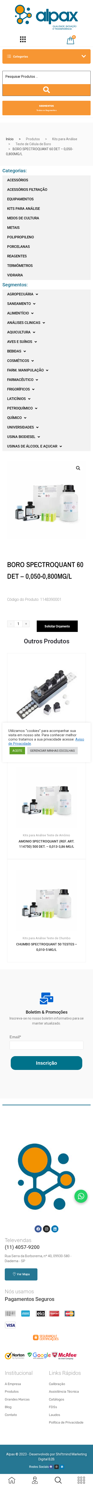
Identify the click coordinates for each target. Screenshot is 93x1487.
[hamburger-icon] (23, 40)
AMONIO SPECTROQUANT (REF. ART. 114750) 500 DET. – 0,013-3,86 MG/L (46, 844)
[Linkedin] (54, 1228)
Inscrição (46, 1063)
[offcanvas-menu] (58, 1480)
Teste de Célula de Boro (33, 144)
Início (10, 139)
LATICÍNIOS (16, 399)
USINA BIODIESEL (21, 437)
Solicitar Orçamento (57, 626)
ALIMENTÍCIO (18, 313)
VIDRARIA (15, 275)
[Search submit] (46, 90)
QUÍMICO (14, 418)
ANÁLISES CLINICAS (23, 323)
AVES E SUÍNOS (19, 342)
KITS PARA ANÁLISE (23, 209)
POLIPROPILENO (20, 237)
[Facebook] (38, 1228)
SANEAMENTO (19, 304)
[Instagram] (46, 1228)
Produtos (33, 139)
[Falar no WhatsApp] (81, 1196)
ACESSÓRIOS (17, 180)
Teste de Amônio (58, 835)
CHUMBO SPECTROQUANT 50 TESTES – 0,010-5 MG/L (46, 947)
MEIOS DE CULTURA (23, 218)
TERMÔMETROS (20, 266)
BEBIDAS (14, 351)
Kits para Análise (64, 139)
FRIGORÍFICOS (18, 389)
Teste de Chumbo (58, 938)
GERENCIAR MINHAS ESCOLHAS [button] (52, 750)
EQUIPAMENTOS (20, 199)
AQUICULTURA (19, 332)
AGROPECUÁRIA (20, 294)
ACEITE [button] (17, 750)
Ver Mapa (23, 1274)
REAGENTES (17, 256)
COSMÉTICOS (18, 361)
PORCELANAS (18, 247)
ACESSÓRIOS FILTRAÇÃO (27, 190)
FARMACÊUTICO (20, 380)
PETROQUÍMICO (20, 408)
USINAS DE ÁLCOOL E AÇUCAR (32, 446)
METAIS (13, 228)
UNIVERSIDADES (20, 427)
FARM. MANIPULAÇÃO (25, 370)
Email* (15, 1037)
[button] (78, 468)
